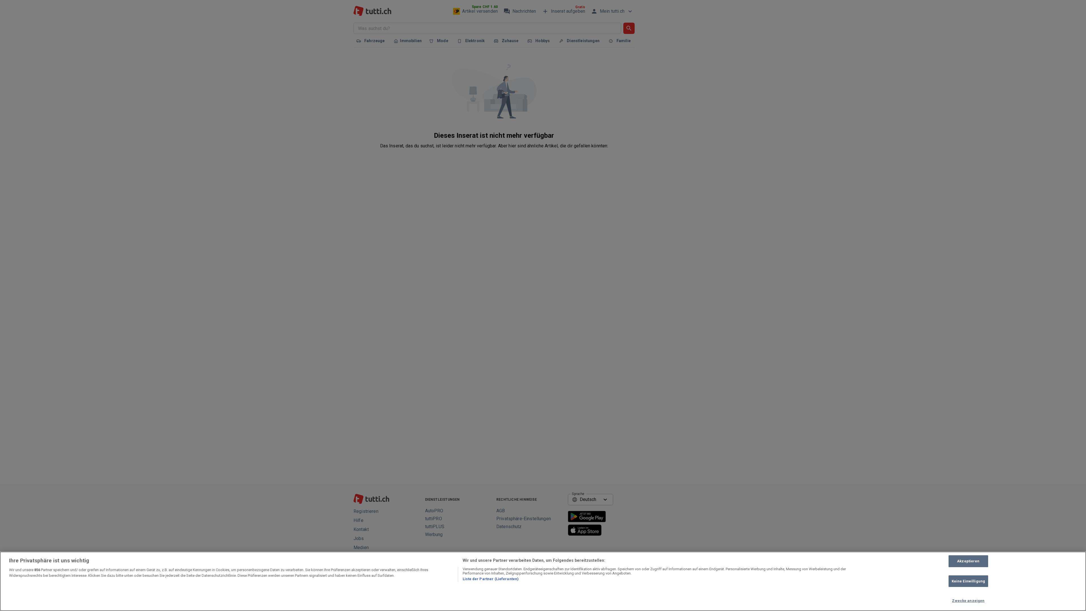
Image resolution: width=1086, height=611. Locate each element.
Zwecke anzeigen (968, 601)
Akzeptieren (968, 561)
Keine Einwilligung (968, 581)
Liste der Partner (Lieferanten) (491, 579)
